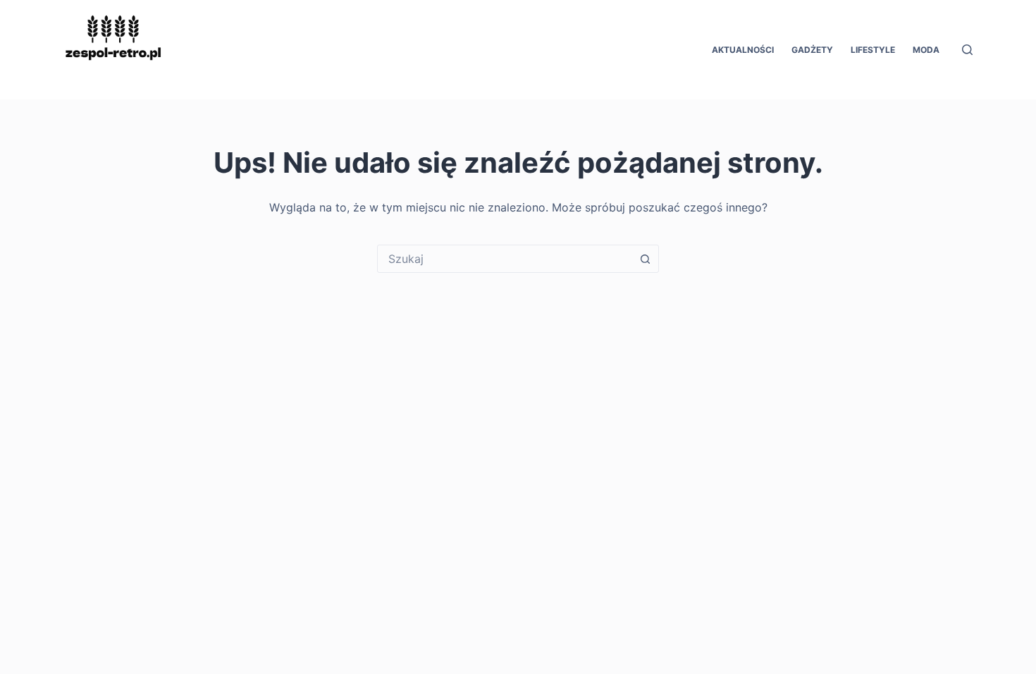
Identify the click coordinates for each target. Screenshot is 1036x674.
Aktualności (743, 49)
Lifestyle (873, 49)
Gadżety (812, 49)
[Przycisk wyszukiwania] (644, 258)
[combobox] (504, 259)
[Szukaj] (967, 49)
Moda (926, 49)
